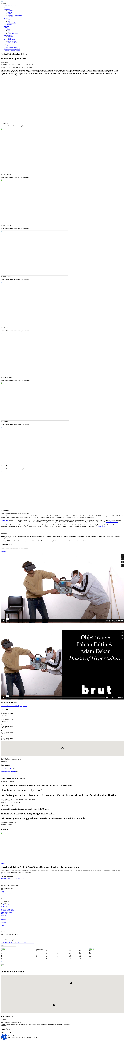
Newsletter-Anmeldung (7, 909)
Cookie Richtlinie (5, 915)
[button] (71, 983)
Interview (3, 551)
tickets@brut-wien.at (6, 878)
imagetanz (3, 863)
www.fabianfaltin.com (112, 522)
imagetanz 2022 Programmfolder (6, 768)
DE (6, 6)
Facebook (6, 50)
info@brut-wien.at (6, 893)
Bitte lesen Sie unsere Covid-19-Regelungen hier (14, 706)
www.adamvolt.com (99, 526)
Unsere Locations (15, 6)
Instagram (12, 50)
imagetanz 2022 (5, 65)
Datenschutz (4, 913)
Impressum (4, 917)
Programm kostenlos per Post (8, 910)
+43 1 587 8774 (19, 878)
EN (9, 6)
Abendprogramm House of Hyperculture (8, 771)
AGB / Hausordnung (6, 912)
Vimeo (18, 50)
